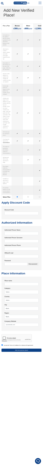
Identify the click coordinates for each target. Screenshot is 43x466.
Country (7, 296)
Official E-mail (8, 253)
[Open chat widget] (38, 461)
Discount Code (9, 210)
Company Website (10, 321)
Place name (8, 280)
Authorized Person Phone (12, 245)
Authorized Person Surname (13, 237)
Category (7, 288)
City (5, 305)
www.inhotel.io (6, 142)
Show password (32, 264)
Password (7, 260)
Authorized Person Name (12, 230)
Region (6, 313)
